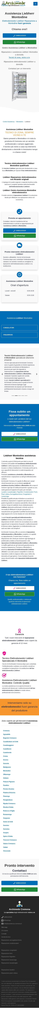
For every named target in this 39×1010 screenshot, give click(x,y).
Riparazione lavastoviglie (9, 963)
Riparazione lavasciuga (9, 960)
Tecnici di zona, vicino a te (19, 57)
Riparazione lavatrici (8, 970)
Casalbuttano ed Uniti (10, 741)
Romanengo (7, 814)
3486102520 (20, 36)
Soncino (6, 825)
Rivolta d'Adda (8, 807)
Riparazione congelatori (9, 950)
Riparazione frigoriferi (8, 956)
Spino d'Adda (8, 836)
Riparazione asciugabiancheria (11, 940)
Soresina (6, 829)
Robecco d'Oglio (9, 811)
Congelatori (26, 494)
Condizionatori (28, 492)
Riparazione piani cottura (9, 973)
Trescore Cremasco (10, 840)
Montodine (19, 121)
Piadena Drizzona (9, 792)
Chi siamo (4, 930)
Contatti (3, 934)
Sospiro (6, 832)
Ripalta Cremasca (9, 803)
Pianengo (6, 796)
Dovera (5, 760)
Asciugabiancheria (16, 494)
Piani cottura (5, 494)
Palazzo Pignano (9, 781)
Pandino (6, 785)
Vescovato (6, 851)
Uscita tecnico (5, 937)
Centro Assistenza (9, 121)
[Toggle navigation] (35, 4)
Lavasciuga (5, 496)
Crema (5, 756)
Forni (35, 492)
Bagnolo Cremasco (10, 738)
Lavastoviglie (12, 492)
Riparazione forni (6, 953)
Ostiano (6, 778)
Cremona (6, 730)
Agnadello (6, 734)
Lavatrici (4, 492)
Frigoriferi (20, 492)
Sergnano (6, 818)
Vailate (5, 847)
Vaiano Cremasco (9, 843)
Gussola (6, 763)
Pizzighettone (8, 800)
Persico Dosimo (8, 789)
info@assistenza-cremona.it (13, 923)
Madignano (7, 767)
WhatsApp (20, 42)
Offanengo (6, 774)
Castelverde (7, 752)
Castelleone (7, 749)
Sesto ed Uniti (8, 822)
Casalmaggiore (8, 745)
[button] (2, 374)
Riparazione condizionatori (10, 943)
